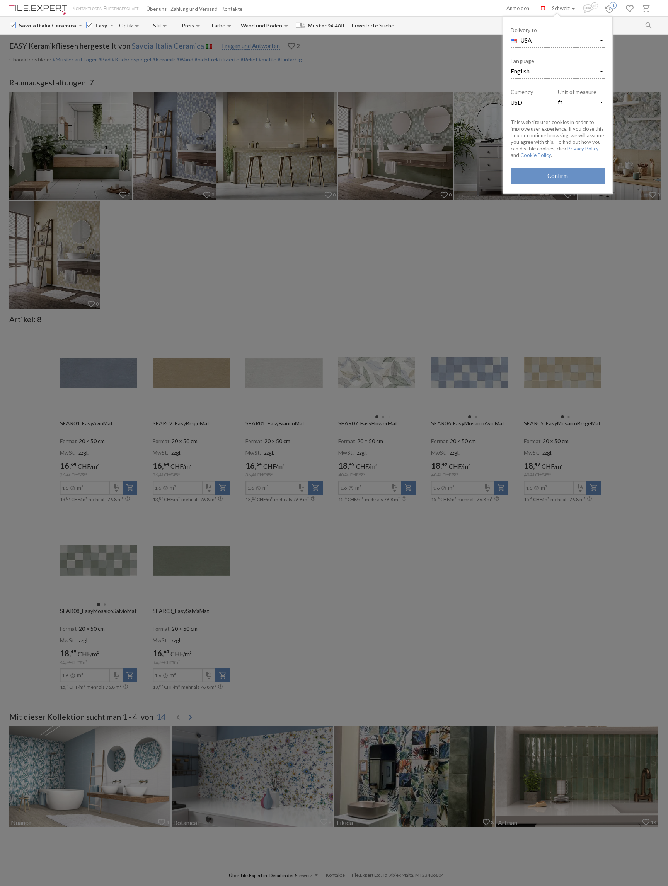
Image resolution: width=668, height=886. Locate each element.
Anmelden (517, 8)
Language (522, 61)
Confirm (557, 175)
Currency (522, 92)
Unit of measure (577, 92)
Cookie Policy (535, 155)
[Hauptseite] (38, 10)
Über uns (157, 9)
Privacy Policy (583, 148)
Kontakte (232, 9)
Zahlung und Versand (194, 9)
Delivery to (524, 30)
